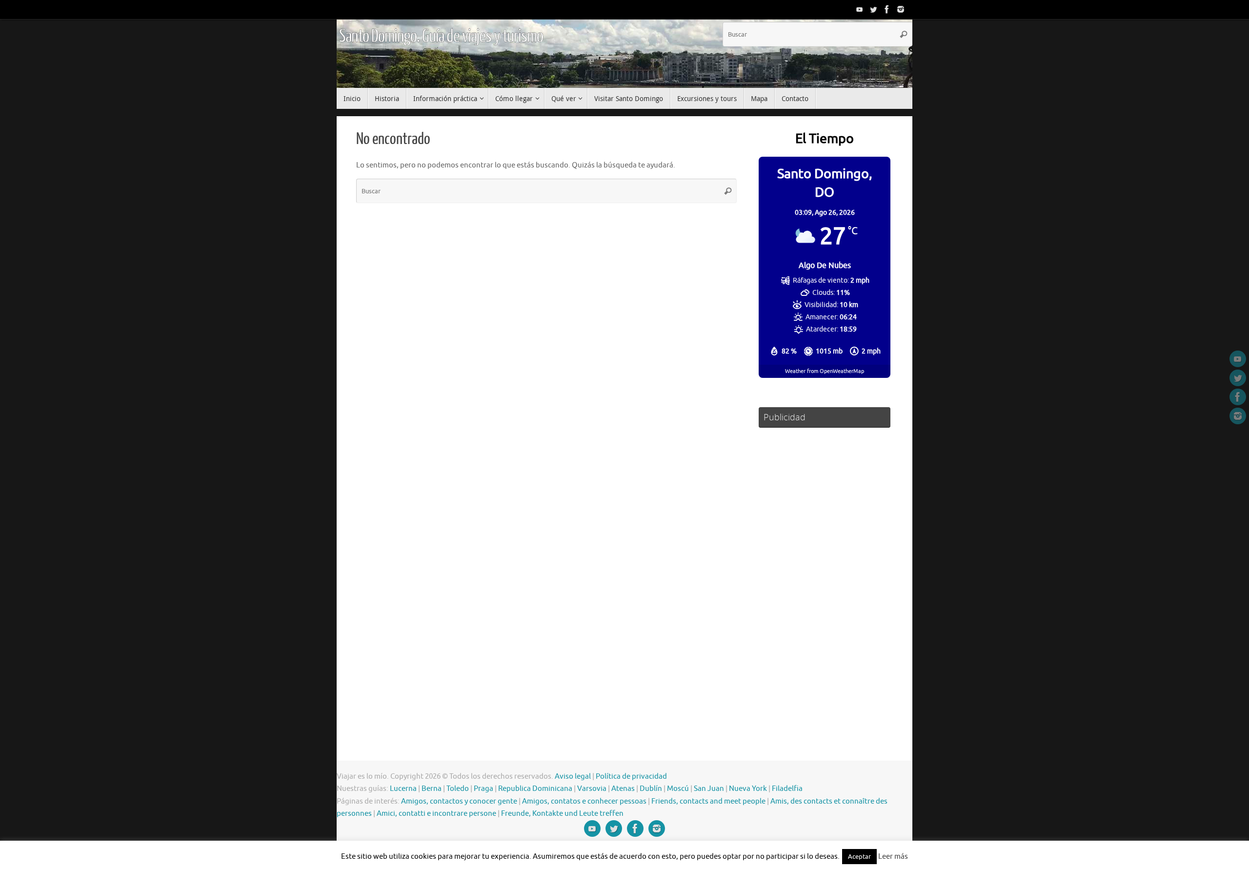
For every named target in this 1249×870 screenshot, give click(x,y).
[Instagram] (900, 9)
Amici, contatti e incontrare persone (436, 813)
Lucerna (403, 788)
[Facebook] (887, 9)
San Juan (709, 788)
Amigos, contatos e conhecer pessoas (584, 801)
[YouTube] (859, 9)
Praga (483, 788)
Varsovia (591, 788)
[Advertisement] (824, 580)
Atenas (623, 788)
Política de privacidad (631, 776)
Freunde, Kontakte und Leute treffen (562, 813)
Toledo (457, 788)
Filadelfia (787, 788)
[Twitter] (873, 9)
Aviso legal (573, 776)
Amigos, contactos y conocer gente (459, 801)
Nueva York (748, 788)
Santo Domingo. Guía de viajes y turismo (441, 36)
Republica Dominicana (535, 788)
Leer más (893, 856)
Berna (432, 788)
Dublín (651, 788)
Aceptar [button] (859, 856)
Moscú (678, 788)
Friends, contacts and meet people (708, 801)
